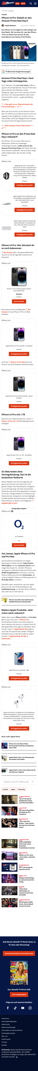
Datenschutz (6, 1024)
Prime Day (21, 789)
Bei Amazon (8, 252)
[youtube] (23, 1008)
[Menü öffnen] (35, 3)
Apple (13, 789)
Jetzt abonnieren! (19, 995)
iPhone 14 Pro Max (18, 362)
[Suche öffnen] (31, 3)
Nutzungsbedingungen (9, 1021)
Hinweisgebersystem (8, 1033)
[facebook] (8, 1008)
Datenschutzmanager (9, 1027)
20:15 (23, 3)
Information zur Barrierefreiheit (12, 1030)
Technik (11, 11)
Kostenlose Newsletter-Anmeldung (19, 953)
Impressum (5, 1018)
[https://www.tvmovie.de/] (8, 3)
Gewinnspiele (6, 1039)
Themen (4, 1042)
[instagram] (30, 1008)
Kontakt (4, 1045)
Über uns (5, 1036)
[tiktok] (15, 1008)
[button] (19, 781)
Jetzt (17, 3)
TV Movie (4, 11)
